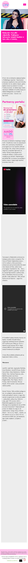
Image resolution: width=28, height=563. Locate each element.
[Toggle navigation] (24, 5)
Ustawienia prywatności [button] (12, 560)
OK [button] (20, 560)
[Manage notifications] (24, 560)
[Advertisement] (14, 62)
